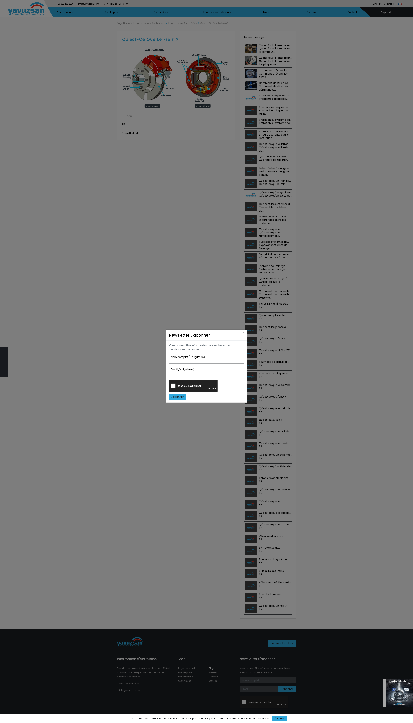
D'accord (279, 718)
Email (182, 369)
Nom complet (188, 357)
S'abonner (177, 397)
